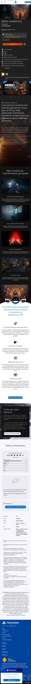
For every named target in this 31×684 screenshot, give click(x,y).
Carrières (4, 632)
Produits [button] (4, 643)
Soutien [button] (4, 649)
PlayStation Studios (6, 634)
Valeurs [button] (4, 646)
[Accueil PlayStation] (15, 2)
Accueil (3, 625)
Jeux (7, 625)
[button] (15, 88)
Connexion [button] (4, 655)
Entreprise (4, 638)
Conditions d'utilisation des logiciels (24, 677)
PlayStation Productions (6, 636)
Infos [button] (3, 629)
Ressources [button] (5, 652)
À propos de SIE (5, 630)
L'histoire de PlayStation (7, 639)
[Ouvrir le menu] (1, 2)
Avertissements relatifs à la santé (10, 575)
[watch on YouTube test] (24, 93)
